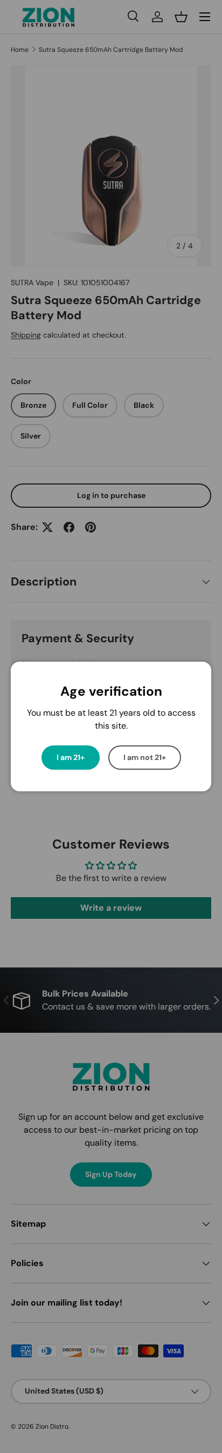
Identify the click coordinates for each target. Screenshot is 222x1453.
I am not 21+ (144, 757)
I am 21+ (71, 757)
